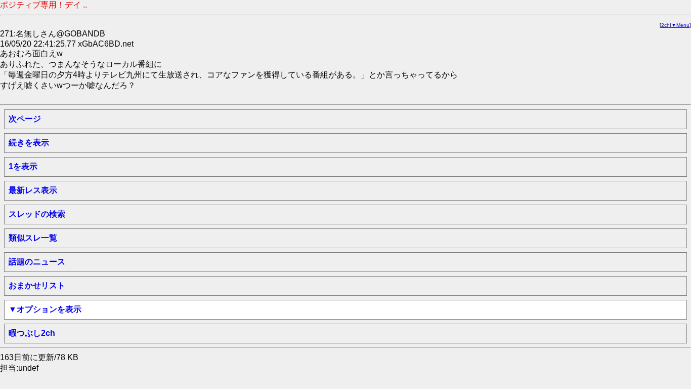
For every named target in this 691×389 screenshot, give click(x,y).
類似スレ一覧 (33, 238)
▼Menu (680, 25)
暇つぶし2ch (32, 333)
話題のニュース (37, 261)
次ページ (25, 118)
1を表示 (23, 166)
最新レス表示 (33, 190)
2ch (665, 25)
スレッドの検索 (37, 214)
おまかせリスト (37, 285)
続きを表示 (29, 142)
